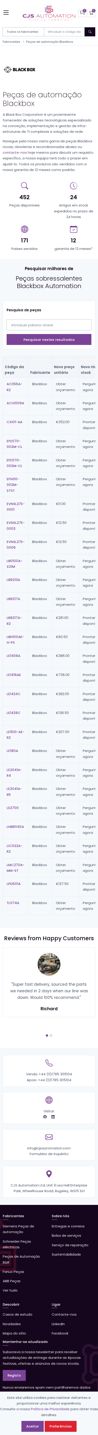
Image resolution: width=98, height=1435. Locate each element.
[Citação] (82, 13)
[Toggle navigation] (6, 12)
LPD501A (14, 883)
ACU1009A (15, 403)
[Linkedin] (53, 1116)
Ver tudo (10, 1290)
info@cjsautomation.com (49, 1148)
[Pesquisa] (90, 31)
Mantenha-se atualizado (25, 1341)
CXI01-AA (14, 422)
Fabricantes (11, 42)
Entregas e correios (68, 1226)
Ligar (56, 1304)
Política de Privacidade (50, 1409)
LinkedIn (58, 1324)
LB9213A (13, 579)
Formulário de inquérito (49, 1153)
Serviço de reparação (70, 1245)
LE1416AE (14, 674)
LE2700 (13, 807)
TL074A (13, 902)
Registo (14, 1375)
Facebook (60, 1333)
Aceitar (32, 1426)
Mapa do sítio (14, 1333)
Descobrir (11, 1304)
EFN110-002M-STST (13, 485)
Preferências (60, 1426)
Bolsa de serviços (66, 1235)
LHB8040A (15, 826)
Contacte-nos (64, 1314)
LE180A (12, 750)
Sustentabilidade (66, 1254)
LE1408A (13, 655)
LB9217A (13, 598)
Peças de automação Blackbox (49, 42)
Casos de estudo (17, 1314)
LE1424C (14, 693)
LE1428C (14, 712)
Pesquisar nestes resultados (49, 339)
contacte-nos (15, 152)
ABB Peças (12, 1281)
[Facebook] (45, 1116)
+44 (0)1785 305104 (55, 1074)
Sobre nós (60, 1216)
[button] (47, 1035)
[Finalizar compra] (91, 13)
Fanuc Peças (13, 1271)
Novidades (12, 1324)
